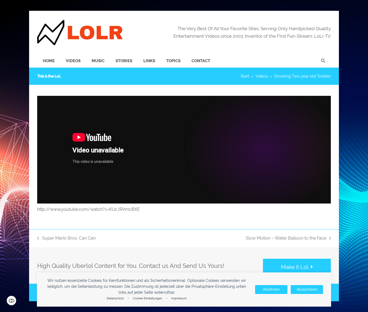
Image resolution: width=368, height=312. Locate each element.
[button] (323, 61)
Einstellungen (11, 300)
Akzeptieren (307, 289)
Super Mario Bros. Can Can (66, 239)
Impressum (179, 298)
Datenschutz (115, 298)
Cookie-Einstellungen (147, 298)
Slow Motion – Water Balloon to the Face (286, 239)
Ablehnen (271, 289)
